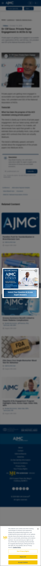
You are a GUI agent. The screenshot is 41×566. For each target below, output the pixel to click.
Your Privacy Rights (23, 551)
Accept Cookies (23, 562)
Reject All (23, 557)
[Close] (38, 529)
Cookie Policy (17, 547)
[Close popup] (36, 270)
